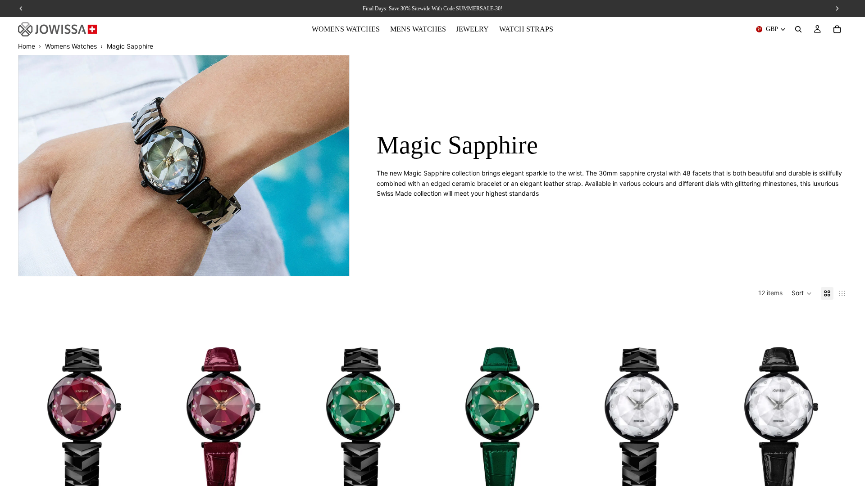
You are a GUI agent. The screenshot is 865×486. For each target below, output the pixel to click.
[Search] (798, 29)
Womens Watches (71, 46)
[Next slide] (136, 405)
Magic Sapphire (130, 46)
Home (26, 46)
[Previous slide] (31, 405)
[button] (802, 293)
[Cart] (837, 29)
